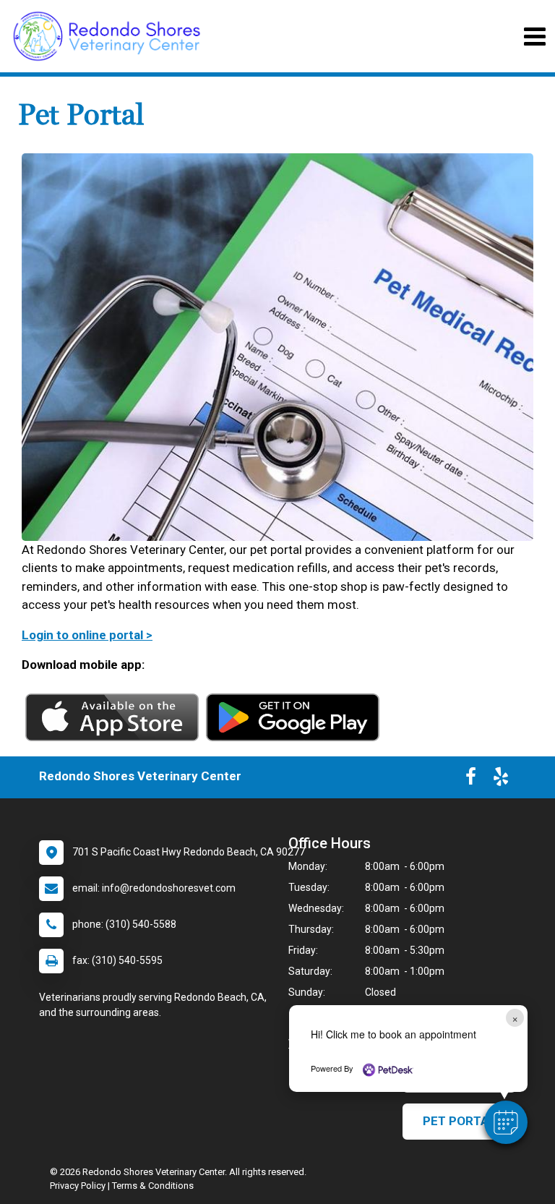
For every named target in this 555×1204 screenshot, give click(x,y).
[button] (506, 1122)
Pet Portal (459, 1121)
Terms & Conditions (153, 1185)
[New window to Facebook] (470, 779)
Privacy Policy (78, 1185)
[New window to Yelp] (501, 779)
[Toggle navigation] (534, 36)
